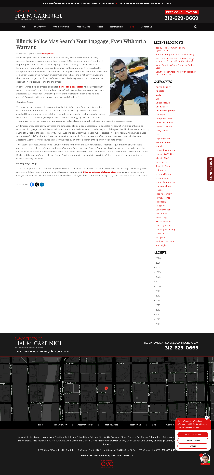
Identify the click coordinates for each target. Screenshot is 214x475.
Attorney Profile (61, 27)
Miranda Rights (163, 174)
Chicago (49, 437)
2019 (157, 291)
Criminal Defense (164, 122)
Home (22, 27)
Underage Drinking (165, 229)
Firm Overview (39, 27)
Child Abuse (162, 107)
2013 (157, 319)
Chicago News (163, 103)
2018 (157, 296)
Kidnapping (161, 170)
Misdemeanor (162, 178)
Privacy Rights (163, 198)
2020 (157, 286)
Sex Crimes (161, 214)
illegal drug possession (71, 87)
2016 (157, 305)
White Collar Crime (165, 241)
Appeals (160, 91)
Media (100, 27)
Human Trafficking (165, 154)
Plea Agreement (164, 194)
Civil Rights (161, 115)
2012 (157, 324)
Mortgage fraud (164, 186)
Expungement (163, 138)
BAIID (158, 95)
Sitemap (128, 455)
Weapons (160, 237)
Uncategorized (47, 53)
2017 (157, 300)
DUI (158, 134)
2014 (157, 314)
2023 (157, 272)
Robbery (160, 206)
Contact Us (146, 27)
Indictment (161, 162)
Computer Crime (164, 118)
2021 (157, 282)
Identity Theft (163, 158)
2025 (157, 263)
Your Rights (161, 245)
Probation (161, 202)
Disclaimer (116, 455)
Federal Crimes (163, 142)
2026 (157, 258)
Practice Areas (83, 27)
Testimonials (116, 27)
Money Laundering (165, 182)
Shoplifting (161, 218)
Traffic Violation (163, 221)
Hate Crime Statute (165, 150)
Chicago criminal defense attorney (101, 172)
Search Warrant (163, 210)
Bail (157, 99)
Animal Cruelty (163, 87)
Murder (159, 190)
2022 (157, 277)
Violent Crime (162, 233)
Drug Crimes (162, 130)
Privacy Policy (101, 455)
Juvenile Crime (163, 166)
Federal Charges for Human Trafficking (175, 54)
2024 (157, 267)
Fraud (159, 146)
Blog (131, 27)
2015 (157, 310)
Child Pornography (165, 111)
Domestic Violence (165, 126)
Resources (86, 455)
